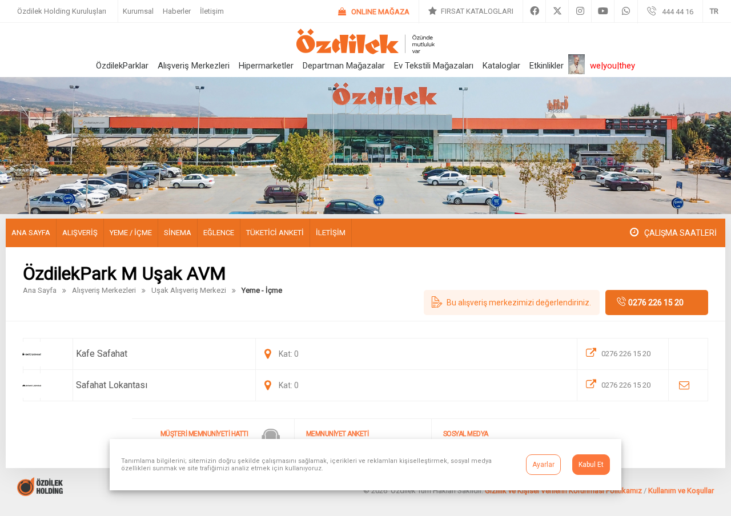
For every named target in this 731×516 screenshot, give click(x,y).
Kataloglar (501, 66)
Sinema (177, 232)
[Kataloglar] (471, 11)
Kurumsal (138, 11)
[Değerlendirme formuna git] (512, 302)
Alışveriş (80, 232)
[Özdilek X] (557, 11)
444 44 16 (677, 11)
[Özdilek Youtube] (603, 11)
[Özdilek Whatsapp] (625, 11)
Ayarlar (543, 465)
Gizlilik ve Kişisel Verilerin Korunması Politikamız (563, 490)
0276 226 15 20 (656, 302)
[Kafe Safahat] (622, 353)
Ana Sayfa (30, 232)
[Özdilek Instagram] (580, 11)
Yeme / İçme (131, 232)
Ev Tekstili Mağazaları (433, 66)
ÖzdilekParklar (122, 66)
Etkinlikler (546, 66)
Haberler (177, 11)
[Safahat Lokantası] (622, 385)
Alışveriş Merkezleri (194, 66)
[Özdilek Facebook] (534, 11)
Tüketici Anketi (275, 232)
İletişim (212, 11)
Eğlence (218, 232)
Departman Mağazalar (344, 66)
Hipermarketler (266, 66)
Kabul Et (591, 465)
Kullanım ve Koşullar (681, 490)
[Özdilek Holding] (40, 492)
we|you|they (612, 66)
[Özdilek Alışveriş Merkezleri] (365, 51)
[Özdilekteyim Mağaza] (374, 11)
